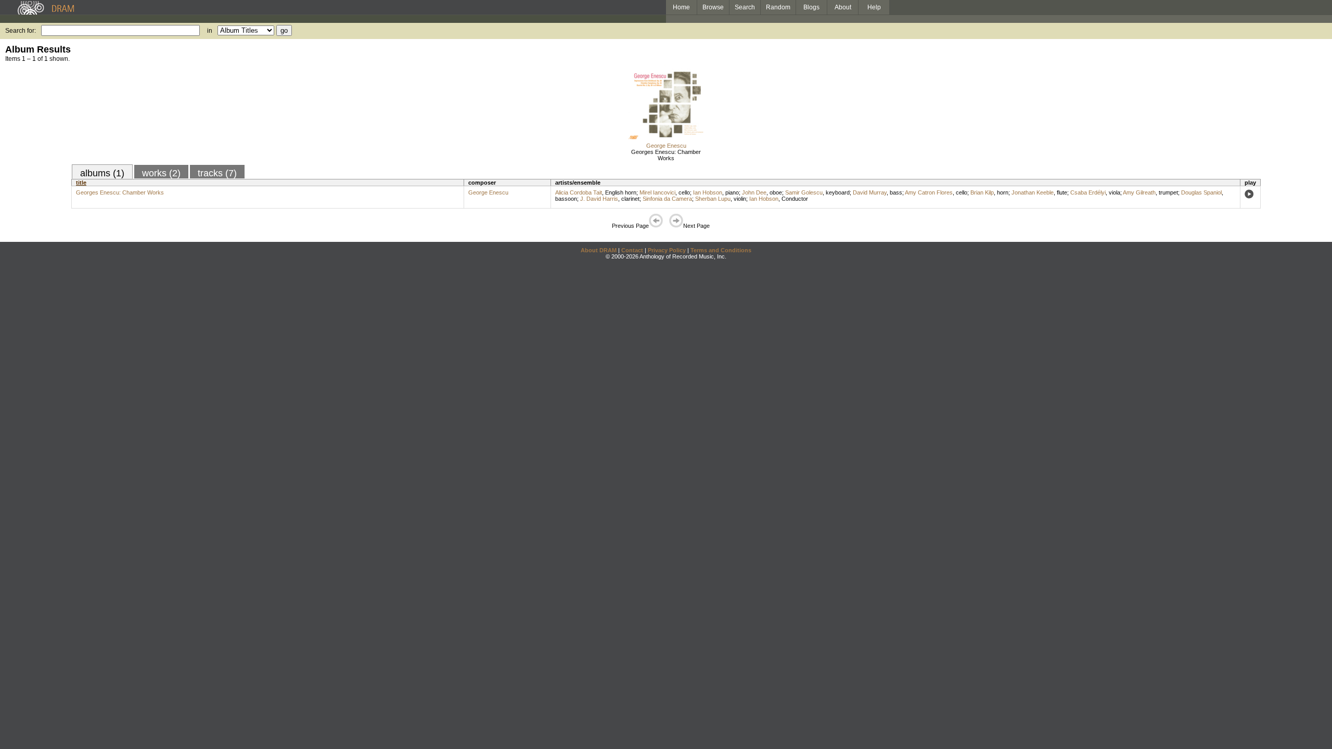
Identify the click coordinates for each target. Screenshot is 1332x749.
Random (778, 7)
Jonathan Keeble (1032, 192)
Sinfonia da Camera (667, 199)
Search (745, 7)
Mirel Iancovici (657, 192)
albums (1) (102, 173)
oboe (776, 192)
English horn (620, 192)
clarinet (630, 199)
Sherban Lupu (713, 199)
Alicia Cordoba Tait (578, 192)
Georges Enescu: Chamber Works (666, 155)
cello (684, 192)
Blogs (811, 7)
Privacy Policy (667, 250)
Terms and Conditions (720, 250)
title (81, 182)
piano (732, 192)
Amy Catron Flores (929, 192)
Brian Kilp (982, 192)
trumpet (1168, 192)
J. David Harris (599, 199)
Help (874, 7)
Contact (632, 250)
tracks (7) (217, 173)
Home (681, 7)
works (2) (161, 173)
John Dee (754, 192)
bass (896, 192)
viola (1114, 192)
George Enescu (666, 146)
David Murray (870, 192)
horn (1002, 192)
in (209, 30)
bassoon (566, 199)
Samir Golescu (804, 192)
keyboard (838, 192)
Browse (713, 7)
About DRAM (599, 250)
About (843, 7)
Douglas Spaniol (1201, 192)
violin (740, 199)
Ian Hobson (707, 192)
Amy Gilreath (1139, 192)
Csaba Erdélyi (1088, 192)
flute (1062, 192)
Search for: (20, 30)
